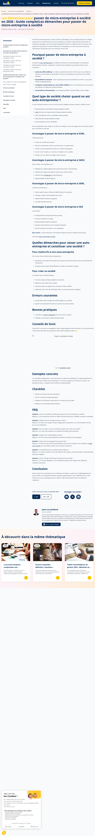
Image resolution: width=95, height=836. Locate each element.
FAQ (4, 108)
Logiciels (30, 3)
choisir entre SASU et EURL (47, 236)
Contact (56, 3)
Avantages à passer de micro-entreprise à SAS (12, 70)
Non (44, 497)
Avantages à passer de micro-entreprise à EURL (12, 57)
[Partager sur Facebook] (66, 497)
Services (21, 3)
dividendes (47, 175)
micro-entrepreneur (46, 63)
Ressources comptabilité (16, 11)
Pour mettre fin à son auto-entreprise (14, 82)
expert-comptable (49, 315)
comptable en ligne (65, 368)
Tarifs (37, 3)
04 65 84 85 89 (69, 3)
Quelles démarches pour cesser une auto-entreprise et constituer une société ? (14, 76)
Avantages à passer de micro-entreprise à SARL (12, 66)
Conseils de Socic (8, 96)
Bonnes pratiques (8, 92)
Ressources (46, 3)
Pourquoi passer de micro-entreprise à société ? (15, 46)
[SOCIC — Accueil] (6, 3)
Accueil (3, 11)
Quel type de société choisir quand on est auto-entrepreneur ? (15, 52)
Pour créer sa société (9, 84)
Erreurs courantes (8, 88)
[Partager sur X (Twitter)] (72, 497)
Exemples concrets (9, 100)
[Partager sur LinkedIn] (78, 497)
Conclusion (6, 112)
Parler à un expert (84, 3)
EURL (36, 112)
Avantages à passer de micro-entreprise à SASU (12, 61)
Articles (28, 11)
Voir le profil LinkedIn (52, 524)
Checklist (6, 104)
